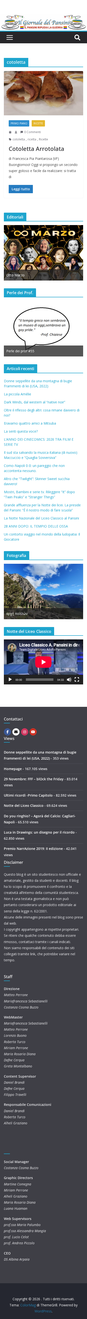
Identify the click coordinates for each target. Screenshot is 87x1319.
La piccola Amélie (17, 394)
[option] (43, 253)
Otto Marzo (15, 275)
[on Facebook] (7, 732)
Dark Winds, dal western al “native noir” (34, 402)
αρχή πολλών (17, 613)
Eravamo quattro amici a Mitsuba (30, 423)
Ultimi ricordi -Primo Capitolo (28, 795)
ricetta (32, 139)
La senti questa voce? (21, 431)
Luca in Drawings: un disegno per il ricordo (39, 832)
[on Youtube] (33, 732)
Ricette (38, 123)
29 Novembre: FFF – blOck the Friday (34, 779)
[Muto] (69, 679)
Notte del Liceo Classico (24, 805)
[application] (43, 661)
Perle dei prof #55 (20, 351)
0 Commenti (32, 132)
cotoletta (19, 139)
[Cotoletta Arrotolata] (43, 93)
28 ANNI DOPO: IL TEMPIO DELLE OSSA (36, 526)
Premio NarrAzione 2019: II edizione (33, 848)
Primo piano (19, 123)
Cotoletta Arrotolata (36, 149)
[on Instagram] (24, 732)
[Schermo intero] (76, 679)
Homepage (13, 768)
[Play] (10, 679)
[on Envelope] (16, 732)
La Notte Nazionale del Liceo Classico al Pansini (41, 518)
